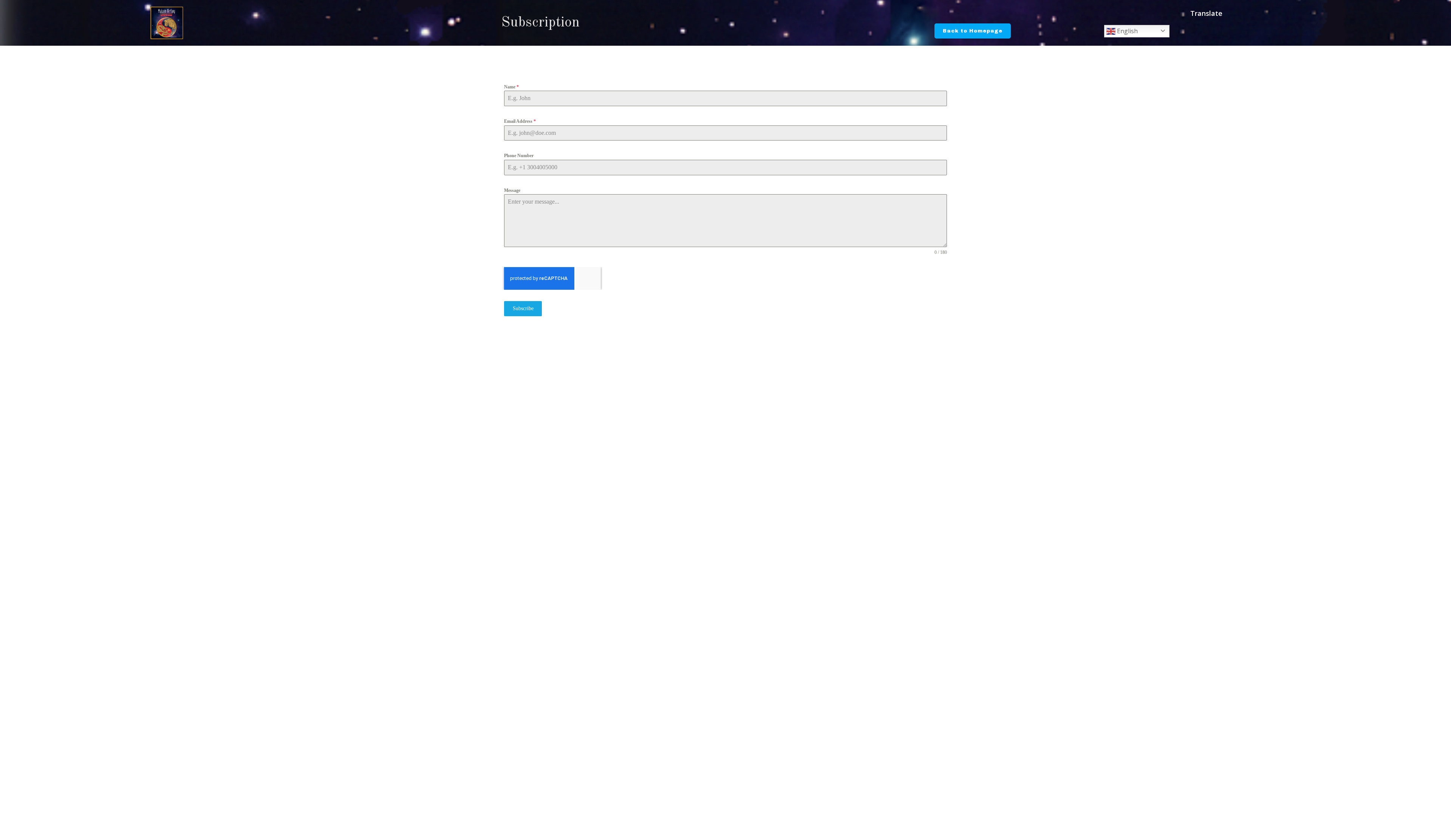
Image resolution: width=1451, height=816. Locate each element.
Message (512, 190)
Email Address (520, 121)
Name (511, 87)
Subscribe (523, 308)
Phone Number (519, 155)
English (1126, 31)
